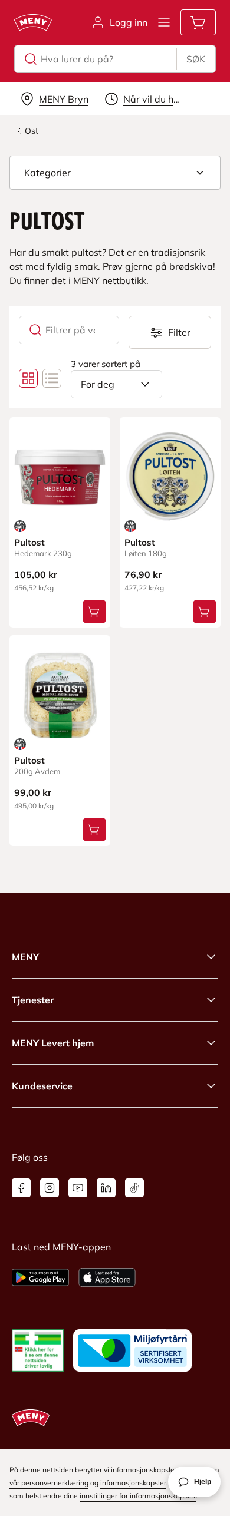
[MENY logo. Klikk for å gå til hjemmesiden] (33, 22)
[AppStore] (107, 1277)
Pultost (29, 542)
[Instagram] (49, 1187)
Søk (195, 59)
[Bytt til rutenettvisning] (28, 378)
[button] (115, 173)
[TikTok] (134, 1187)
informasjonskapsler (133, 1482)
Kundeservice (42, 1086)
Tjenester (33, 1000)
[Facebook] (21, 1187)
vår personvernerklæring (48, 1482)
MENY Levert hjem (53, 1043)
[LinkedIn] (106, 1187)
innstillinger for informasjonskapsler (138, 1495)
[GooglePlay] (40, 1277)
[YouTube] (77, 1187)
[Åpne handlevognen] (198, 22)
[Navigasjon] (164, 22)
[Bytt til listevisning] (51, 378)
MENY (25, 957)
